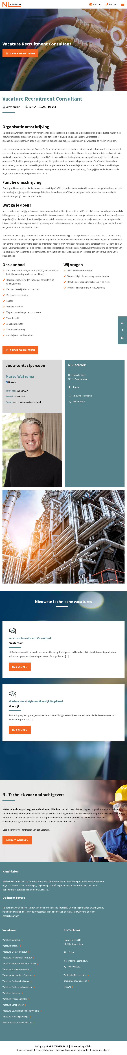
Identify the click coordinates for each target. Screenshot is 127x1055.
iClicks (88, 1046)
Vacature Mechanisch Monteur (17, 957)
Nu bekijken (19, 666)
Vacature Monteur (11, 939)
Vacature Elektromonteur (14, 951)
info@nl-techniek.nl (82, 395)
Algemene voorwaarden (77, 1049)
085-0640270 (22, 390)
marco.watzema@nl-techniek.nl (28, 402)
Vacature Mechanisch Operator (17, 975)
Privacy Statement (45, 1049)
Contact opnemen (17, 840)
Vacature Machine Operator (15, 969)
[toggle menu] (122, 4)
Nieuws (67, 986)
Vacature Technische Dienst (16, 981)
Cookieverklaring (25, 1049)
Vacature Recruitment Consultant (30, 638)
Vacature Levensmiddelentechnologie (20, 1010)
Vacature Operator (11, 993)
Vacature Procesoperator (14, 998)
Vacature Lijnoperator (13, 1004)
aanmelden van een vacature (35, 829)
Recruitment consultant (75, 980)
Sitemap (60, 1049)
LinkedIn (12, 382)
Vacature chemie (10, 945)
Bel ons (113, 4)
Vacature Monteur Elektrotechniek (19, 963)
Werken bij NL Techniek (75, 975)
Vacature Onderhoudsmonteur (17, 987)
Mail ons (97, 4)
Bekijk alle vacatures (63, 778)
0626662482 (19, 396)
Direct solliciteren (22, 53)
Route (76, 387)
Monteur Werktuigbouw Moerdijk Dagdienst (36, 701)
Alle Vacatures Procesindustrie (17, 1022)
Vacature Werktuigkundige (15, 1016)
